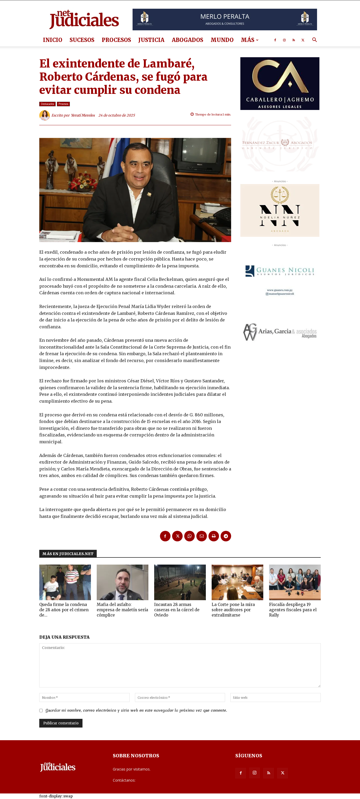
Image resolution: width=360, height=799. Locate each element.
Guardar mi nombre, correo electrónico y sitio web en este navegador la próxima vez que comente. (136, 710)
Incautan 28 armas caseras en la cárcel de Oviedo (177, 610)
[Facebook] (275, 40)
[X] (303, 40)
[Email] (201, 536)
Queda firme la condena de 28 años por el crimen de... (64, 610)
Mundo (222, 40)
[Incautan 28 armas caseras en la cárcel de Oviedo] (180, 582)
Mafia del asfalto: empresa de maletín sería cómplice (122, 610)
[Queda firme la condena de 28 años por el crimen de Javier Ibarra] (65, 582)
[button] (314, 40)
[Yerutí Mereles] (45, 115)
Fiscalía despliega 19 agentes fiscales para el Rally (293, 610)
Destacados (47, 104)
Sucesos (82, 40)
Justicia (151, 40)
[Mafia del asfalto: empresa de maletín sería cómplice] (122, 582)
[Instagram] (284, 40)
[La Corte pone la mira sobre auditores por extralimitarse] (237, 582)
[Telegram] (226, 536)
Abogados (187, 40)
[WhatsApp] (189, 536)
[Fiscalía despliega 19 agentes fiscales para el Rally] (295, 582)
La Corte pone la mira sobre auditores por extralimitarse (233, 610)
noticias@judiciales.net (156, 780)
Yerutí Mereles (83, 115)
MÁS (247, 40)
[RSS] (294, 40)
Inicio (52, 40)
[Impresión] (213, 536)
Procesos (116, 40)
